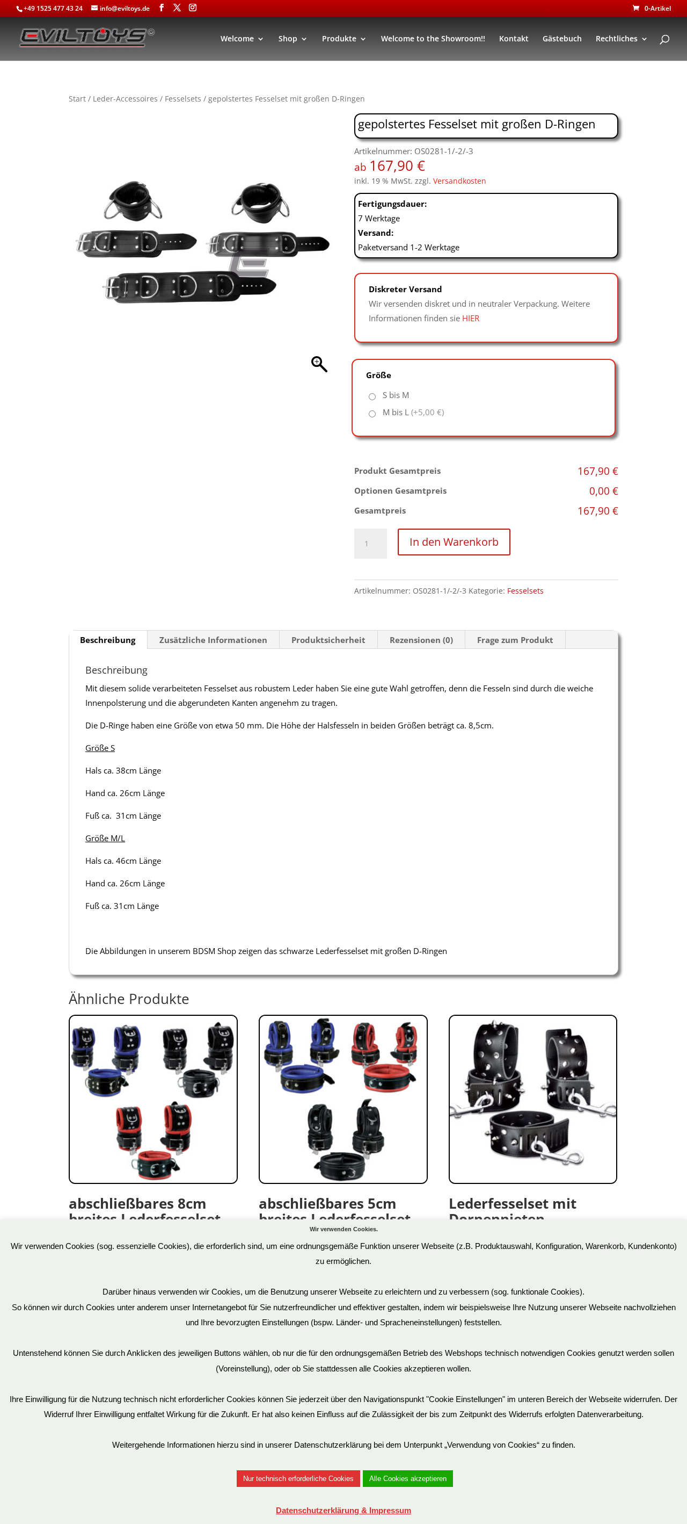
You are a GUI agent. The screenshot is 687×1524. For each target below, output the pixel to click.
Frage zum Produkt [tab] (515, 639)
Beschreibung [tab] (107, 639)
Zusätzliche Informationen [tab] (213, 639)
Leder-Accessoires (125, 98)
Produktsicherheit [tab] (328, 639)
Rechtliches (617, 39)
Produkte (339, 39)
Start (77, 98)
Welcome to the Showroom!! (433, 39)
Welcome (237, 39)
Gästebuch (562, 39)
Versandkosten (459, 181)
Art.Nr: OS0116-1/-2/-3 (512, 1226)
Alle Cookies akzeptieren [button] (408, 1479)
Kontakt (514, 39)
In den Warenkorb (454, 542)
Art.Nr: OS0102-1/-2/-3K (145, 1226)
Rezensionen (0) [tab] (421, 639)
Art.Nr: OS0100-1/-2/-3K (335, 1226)
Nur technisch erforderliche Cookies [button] (298, 1479)
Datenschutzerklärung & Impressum (343, 1510)
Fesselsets (183, 98)
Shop (288, 39)
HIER (470, 318)
